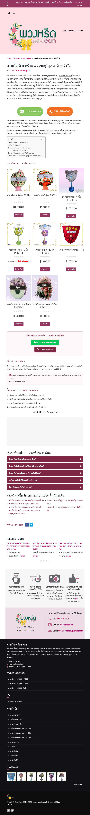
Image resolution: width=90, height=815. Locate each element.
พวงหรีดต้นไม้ (13, 760)
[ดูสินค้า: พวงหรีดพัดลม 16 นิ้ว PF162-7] (45, 234)
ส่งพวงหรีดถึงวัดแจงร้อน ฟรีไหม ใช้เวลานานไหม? (26, 466)
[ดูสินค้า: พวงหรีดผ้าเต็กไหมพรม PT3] (71, 234)
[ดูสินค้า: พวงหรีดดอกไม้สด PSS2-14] (45, 180)
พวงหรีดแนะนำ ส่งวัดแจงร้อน (19, 143)
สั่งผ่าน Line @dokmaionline (45, 342)
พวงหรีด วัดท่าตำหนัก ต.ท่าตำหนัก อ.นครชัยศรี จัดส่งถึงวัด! (45, 546)
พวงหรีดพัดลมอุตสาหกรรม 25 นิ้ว (20, 737)
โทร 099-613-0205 (45, 349)
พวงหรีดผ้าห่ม (13, 755)
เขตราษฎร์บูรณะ (27, 58)
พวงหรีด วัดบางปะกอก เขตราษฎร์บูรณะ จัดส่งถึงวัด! (26, 500)
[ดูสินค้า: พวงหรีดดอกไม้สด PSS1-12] (18, 180)
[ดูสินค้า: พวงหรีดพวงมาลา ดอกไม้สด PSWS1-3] (18, 288)
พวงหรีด (19, 649)
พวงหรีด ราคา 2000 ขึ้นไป (17, 688)
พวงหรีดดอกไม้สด (14, 715)
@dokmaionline (66, 625)
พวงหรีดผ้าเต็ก (13, 751)
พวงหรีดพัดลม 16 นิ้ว (15, 719)
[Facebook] (7, 2)
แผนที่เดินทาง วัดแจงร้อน (20, 150)
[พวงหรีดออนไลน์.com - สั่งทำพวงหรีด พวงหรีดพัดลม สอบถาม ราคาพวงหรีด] (32, 36)
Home (9, 58)
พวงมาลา (11, 746)
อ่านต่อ (21, 556)
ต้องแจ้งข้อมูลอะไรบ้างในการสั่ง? (20, 487)
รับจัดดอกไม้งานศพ (15, 701)
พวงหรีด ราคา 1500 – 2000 (18, 684)
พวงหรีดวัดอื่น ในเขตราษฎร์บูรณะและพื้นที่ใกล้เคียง (26, 156)
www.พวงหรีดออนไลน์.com (42, 802)
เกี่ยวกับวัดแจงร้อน (15, 145)
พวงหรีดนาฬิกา (13, 742)
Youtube (12, 810)
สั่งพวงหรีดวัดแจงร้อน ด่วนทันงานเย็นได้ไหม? (25, 473)
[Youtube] (7, 5)
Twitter (31, 525)
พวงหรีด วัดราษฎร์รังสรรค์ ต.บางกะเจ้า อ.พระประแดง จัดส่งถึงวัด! (18, 546)
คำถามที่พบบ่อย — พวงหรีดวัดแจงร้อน (21, 153)
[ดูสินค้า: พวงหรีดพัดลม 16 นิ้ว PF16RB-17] (71, 180)
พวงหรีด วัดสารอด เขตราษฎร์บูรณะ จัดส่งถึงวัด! (25, 507)
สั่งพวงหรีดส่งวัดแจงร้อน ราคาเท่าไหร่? (22, 459)
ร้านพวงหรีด (16, 58)
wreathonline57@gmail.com (70, 631)
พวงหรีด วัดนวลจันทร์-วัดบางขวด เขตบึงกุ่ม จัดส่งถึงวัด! (70, 546)
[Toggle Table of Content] (40, 139)
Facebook (27, 525)
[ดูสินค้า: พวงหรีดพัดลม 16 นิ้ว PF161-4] (18, 234)
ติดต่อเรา (80, 31)
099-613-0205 (68, 31)
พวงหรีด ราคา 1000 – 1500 (18, 679)
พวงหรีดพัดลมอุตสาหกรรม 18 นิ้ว (20, 728)
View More (77, 784)
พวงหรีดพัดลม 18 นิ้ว (15, 724)
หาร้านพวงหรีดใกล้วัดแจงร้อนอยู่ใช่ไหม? (23, 480)
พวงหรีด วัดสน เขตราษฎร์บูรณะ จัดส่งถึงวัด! (23, 504)
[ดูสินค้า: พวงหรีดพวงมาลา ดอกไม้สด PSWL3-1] (45, 288)
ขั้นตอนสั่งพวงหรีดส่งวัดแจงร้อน (19, 148)
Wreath (9, 802)
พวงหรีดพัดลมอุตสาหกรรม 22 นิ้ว (20, 733)
